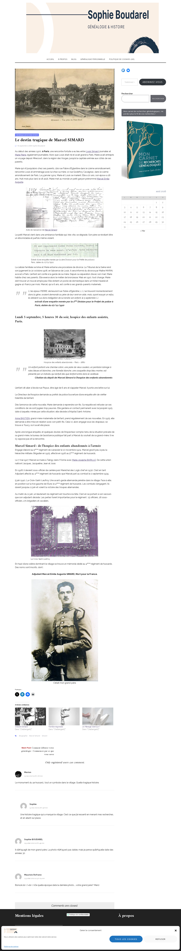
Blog (73, 59)
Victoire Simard (21, 727)
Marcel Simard (51, 230)
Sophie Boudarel (38, 146)
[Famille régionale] (64, 716)
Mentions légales (29, 915)
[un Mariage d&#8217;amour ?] (97, 716)
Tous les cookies (126, 939)
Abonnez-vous (153, 82)
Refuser (160, 939)
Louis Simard (92, 151)
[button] (175, 930)
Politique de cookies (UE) (121, 59)
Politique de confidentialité (79, 914)
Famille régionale (56, 727)
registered (57, 762)
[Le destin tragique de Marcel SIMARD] (64, 99)
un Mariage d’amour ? (91, 727)
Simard (35, 135)
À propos (62, 59)
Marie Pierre (20, 155)
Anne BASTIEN (22, 418)
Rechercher (127, 94)
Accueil (50, 59)
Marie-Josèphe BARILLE (84, 460)
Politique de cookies (11, 946)
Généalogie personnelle (92, 59)
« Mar (142, 231)
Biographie (23, 736)
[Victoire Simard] (30, 716)
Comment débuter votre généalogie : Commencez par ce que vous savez (37, 751)
